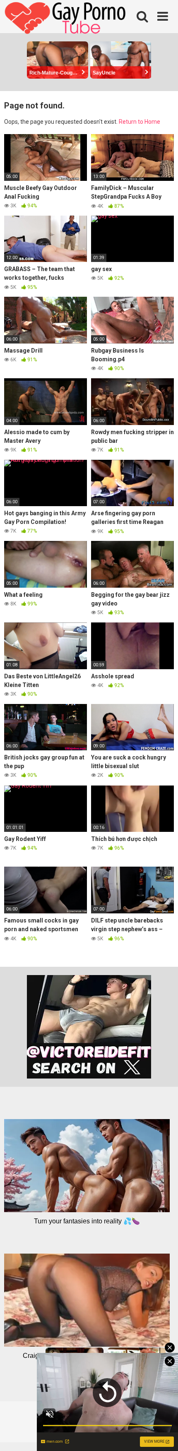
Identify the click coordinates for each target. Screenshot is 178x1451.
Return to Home (139, 121)
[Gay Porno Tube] (66, 19)
